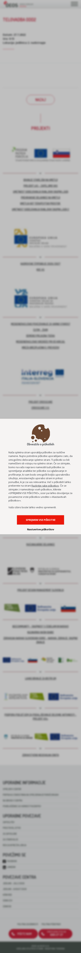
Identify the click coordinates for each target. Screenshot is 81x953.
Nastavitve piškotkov (40, 529)
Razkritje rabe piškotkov (45, 485)
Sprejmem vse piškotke (40, 520)
